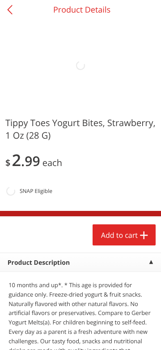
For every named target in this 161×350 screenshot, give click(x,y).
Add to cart (119, 235)
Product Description (39, 262)
